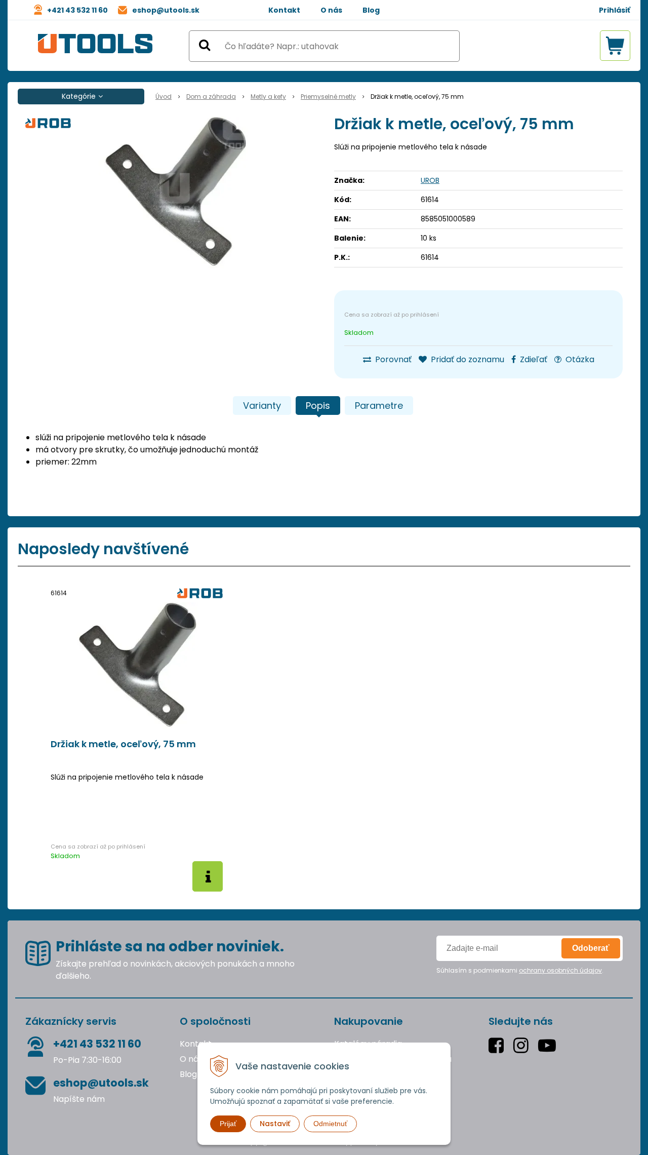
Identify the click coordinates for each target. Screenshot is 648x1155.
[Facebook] (498, 1045)
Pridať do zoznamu (466, 359)
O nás (331, 10)
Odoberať (591, 948)
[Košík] (615, 45)
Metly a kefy (268, 96)
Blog (371, 10)
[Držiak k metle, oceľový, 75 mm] (174, 192)
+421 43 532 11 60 (77, 10)
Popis (318, 405)
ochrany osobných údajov (560, 970)
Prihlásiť (614, 10)
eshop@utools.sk (165, 10)
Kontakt (284, 10)
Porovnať (392, 359)
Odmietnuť (330, 1124)
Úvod (163, 96)
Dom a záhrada (211, 96)
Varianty (262, 405)
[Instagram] (523, 1045)
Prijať (228, 1124)
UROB (430, 180)
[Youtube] (549, 1045)
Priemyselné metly (328, 96)
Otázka (578, 359)
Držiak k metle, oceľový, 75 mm (123, 744)
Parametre (379, 405)
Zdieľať (532, 359)
